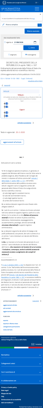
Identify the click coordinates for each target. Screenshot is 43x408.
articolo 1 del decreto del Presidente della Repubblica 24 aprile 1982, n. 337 (19, 276)
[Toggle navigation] (37, 8)
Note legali (5, 390)
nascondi (7, 85)
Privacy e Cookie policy (9, 387)
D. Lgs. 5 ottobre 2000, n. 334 (12, 265)
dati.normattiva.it (7, 402)
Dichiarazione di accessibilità (11, 399)
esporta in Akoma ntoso (10, 323)
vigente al (9, 42)
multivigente (31, 54)
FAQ (2, 396)
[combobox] (21, 25)
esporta (5, 320)
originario (13, 54)
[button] (35, 42)
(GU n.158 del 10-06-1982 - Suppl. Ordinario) (16, 78)
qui (34, 18)
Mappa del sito (6, 393)
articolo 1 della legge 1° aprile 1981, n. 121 (20, 179)
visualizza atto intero (35, 81)
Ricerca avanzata (33, 31)
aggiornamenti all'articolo (12, 142)
